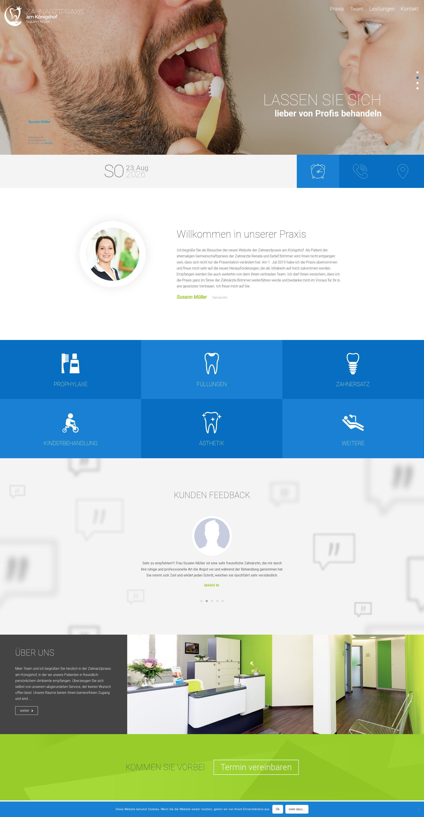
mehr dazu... (297, 809)
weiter (25, 710)
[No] (418, 809)
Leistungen (382, 9)
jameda (48, 143)
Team (356, 9)
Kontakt (410, 9)
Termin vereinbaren (256, 767)
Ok (278, 809)
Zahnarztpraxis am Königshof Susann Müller (44, 15)
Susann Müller (39, 122)
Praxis (337, 9)
